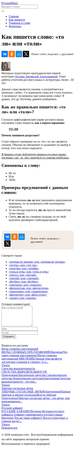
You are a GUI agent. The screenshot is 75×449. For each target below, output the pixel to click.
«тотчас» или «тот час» (23, 265)
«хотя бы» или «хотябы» (24, 268)
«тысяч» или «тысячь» (23, 298)
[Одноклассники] (12, 54)
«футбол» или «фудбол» (24, 281)
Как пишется (17, 19)
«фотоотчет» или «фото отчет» (28, 294)
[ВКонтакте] (4, 54)
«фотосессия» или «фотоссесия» (29, 288)
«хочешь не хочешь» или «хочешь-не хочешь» (37, 261)
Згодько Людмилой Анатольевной (36, 76)
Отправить (9, 336)
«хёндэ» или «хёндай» (23, 274)
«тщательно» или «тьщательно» (28, 291)
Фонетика (15, 26)
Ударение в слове (19, 22)
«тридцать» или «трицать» (25, 284)
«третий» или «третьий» (24, 278)
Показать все (9, 427)
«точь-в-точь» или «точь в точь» (29, 271)
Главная (14, 16)
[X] (26, 54)
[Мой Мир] (19, 54)
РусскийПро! (9, 3)
